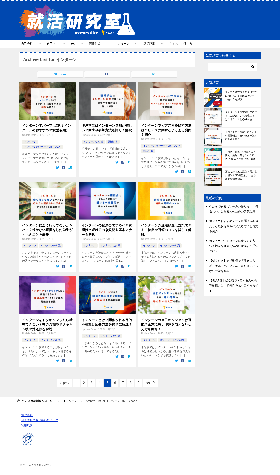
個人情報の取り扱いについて (39, 420)
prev (66, 383)
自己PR (52, 43)
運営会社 (27, 415)
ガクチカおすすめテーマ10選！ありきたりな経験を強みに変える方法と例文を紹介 (233, 226)
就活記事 (149, 43)
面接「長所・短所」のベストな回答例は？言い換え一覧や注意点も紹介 (241, 135)
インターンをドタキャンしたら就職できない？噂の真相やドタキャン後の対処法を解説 (47, 324)
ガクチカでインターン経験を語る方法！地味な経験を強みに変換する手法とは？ (233, 246)
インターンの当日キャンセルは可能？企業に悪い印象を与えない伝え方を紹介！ (166, 324)
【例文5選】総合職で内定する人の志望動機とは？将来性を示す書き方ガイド (233, 285)
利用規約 (27, 425)
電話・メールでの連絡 (172, 340)
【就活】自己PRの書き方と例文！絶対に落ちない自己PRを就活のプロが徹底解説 (240, 155)
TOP (38, 400)
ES (73, 43)
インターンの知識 (93, 141)
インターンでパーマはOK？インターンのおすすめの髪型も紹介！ (47, 128)
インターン (122, 43)
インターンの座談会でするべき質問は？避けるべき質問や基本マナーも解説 (107, 230)
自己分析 (27, 43)
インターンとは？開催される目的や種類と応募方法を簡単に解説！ (107, 322)
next (148, 383)
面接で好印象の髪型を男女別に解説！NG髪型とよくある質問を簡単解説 (241, 175)
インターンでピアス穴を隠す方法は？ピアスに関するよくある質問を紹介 (166, 130)
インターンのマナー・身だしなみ (42, 146)
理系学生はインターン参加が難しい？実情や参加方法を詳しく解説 (107, 128)
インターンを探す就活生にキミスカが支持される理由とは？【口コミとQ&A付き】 (241, 116)
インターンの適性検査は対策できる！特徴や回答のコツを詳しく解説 (166, 230)
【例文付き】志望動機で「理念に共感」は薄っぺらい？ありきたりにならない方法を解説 (233, 266)
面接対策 (94, 43)
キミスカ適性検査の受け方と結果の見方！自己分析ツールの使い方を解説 (241, 96)
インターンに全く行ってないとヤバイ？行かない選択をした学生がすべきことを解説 (47, 230)
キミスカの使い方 (180, 43)
